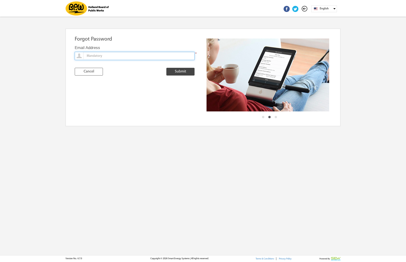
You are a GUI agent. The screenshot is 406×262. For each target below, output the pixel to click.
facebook (287, 9)
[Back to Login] (305, 9)
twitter (295, 9)
